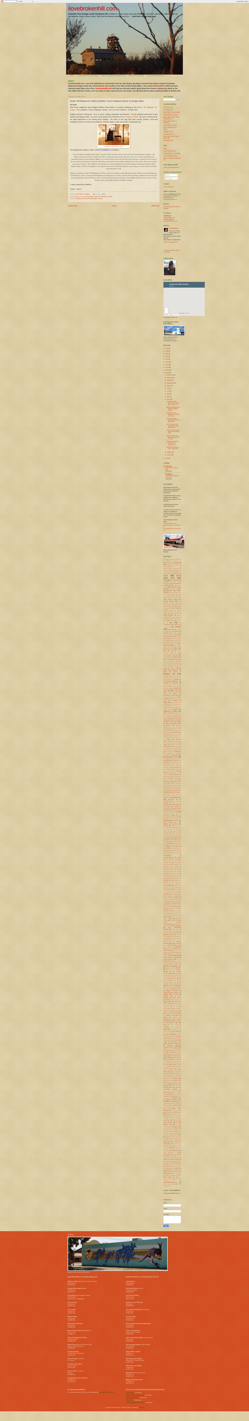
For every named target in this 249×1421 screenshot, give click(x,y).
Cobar (170, 749)
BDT (176, 649)
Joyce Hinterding (175, 899)
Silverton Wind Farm (173, 1084)
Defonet (165, 774)
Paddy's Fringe (167, 1001)
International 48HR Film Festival (172, 864)
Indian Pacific (175, 859)
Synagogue (167, 1115)
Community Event (172, 757)
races (165, 1029)
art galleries (176, 624)
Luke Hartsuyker (175, 931)
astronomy (176, 631)
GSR (164, 836)
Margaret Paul (173, 936)
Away (166, 640)
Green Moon (168, 834)
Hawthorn (171, 841)
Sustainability (168, 1113)
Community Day (176, 755)
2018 (167, 356)
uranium (177, 1149)
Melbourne (178, 947)
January (169, 455)
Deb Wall (171, 771)
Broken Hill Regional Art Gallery (115, 146)
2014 (167, 367)
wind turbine (166, 1173)
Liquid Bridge (173, 920)
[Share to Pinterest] (105, 194)
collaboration (177, 751)
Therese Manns (167, 1127)
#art (172, 559)
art (79, 196)
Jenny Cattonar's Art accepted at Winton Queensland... (173, 426)
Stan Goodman (172, 1101)
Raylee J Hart (166, 1031)
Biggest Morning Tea (168, 657)
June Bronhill (175, 906)
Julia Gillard (178, 901)
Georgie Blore (167, 825)
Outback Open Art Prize (170, 994)
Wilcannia (178, 1168)
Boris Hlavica (175, 661)
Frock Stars (176, 817)
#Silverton (176, 568)
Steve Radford (176, 1103)
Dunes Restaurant (169, 787)
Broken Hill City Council (170, 125)
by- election (178, 728)
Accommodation (169, 594)
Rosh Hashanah (174, 1055)
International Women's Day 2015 (171, 873)
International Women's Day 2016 (171, 874)
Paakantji (176, 999)
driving (179, 785)
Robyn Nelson (172, 1054)
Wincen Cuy (166, 1171)
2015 (167, 364)
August (169, 385)
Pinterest (175, 1013)
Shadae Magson (172, 1066)
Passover (176, 1001)
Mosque (175, 961)
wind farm (176, 1171)
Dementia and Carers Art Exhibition (171, 776)
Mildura (165, 954)
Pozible (167, 1020)
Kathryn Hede (175, 910)
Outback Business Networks (171, 992)
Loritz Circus (166, 931)
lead (166, 915)
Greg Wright (176, 834)
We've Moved (130, 1392)
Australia (168, 317)
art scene (83, 196)
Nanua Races (169, 969)
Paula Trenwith (177, 1003)
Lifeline (165, 917)
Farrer (170, 810)
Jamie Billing (174, 878)
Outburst (168, 999)
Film (178, 811)
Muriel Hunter (169, 964)
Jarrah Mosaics (175, 882)
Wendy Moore (166, 1161)
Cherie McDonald (175, 741)
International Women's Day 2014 (171, 871)
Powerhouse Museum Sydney (172, 1019)
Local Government (175, 926)
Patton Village (167, 1003)
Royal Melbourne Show (172, 1059)
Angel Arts (176, 613)
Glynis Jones (174, 827)
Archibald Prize (169, 620)
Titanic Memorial (175, 1133)
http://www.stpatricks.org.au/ (170, 523)
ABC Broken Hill (168, 107)
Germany (177, 825)
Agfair (169, 596)
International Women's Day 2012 (171, 867)
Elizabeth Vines (172, 792)
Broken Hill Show (168, 713)
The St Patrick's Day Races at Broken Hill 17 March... (173, 437)
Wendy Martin (175, 1159)
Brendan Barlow (174, 666)
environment (171, 799)
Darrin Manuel (175, 767)
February (169, 452)
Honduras (172, 850)
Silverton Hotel (177, 1080)
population (175, 1017)
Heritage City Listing (172, 846)
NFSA (172, 975)
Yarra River (166, 1184)
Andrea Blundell (175, 611)
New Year (176, 973)
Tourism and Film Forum (175, 1136)
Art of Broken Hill (168, 109)
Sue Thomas (166, 1106)
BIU (166, 659)
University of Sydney (168, 1149)
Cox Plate (173, 760)
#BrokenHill (177, 563)
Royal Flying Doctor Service (172, 1057)
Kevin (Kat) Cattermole (169, 911)
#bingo (176, 561)
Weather (165, 1159)
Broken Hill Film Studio (169, 697)
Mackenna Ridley (167, 932)
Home (72, 76)
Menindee (173, 950)
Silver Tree (168, 1078)
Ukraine (177, 1147)
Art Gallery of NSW (131, 117)
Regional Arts (175, 1033)
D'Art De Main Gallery (173, 764)
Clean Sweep (173, 748)
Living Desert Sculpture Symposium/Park (172, 922)
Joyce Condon (166, 899)
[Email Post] (93, 194)
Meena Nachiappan (168, 947)
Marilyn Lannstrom (172, 938)
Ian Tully (176, 853)
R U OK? (174, 1024)
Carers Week (175, 732)
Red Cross (166, 1033)
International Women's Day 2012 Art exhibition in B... (173, 443)
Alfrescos (165, 604)
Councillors (165, 758)
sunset (173, 1110)
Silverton (176, 1078)
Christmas (166, 746)
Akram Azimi (176, 597)
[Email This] (97, 194)
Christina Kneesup (174, 744)
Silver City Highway (174, 1075)
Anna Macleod (166, 618)
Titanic (166, 1133)
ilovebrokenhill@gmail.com (171, 1193)
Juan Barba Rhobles (168, 901)
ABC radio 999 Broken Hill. (106, 1392)
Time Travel (174, 1129)
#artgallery (168, 561)
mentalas (170, 952)
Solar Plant (168, 1094)
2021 (167, 348)
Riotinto (165, 1050)
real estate (175, 1031)
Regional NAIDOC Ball (175, 1038)
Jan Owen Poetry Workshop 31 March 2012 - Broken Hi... (173, 403)
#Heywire (177, 564)
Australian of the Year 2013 (174, 638)
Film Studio (176, 813)
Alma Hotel (175, 608)
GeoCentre (175, 824)
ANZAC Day (178, 618)
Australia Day (169, 636)
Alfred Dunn (175, 603)
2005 (164, 573)
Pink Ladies (168, 1013)
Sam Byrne (174, 1061)
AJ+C (170, 597)
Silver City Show (177, 1076)
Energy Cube (176, 795)
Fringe (170, 817)
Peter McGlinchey (173, 1008)
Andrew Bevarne (167, 613)
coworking (166, 760)
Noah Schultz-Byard (168, 980)
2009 (173, 573)
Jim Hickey (177, 889)
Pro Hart (175, 1022)
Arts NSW (179, 629)
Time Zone (178, 1131)
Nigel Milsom (170, 978)
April (168, 396)
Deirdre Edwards (174, 774)
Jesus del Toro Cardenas (172, 887)
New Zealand (166, 975)
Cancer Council (166, 732)
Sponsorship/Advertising (155, 76)
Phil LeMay (172, 1010)
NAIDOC (178, 968)
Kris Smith (170, 913)
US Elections (166, 1150)
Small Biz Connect (176, 1092)
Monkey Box (166, 961)
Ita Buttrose (172, 876)
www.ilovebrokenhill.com (170, 221)
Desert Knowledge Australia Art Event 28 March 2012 (173, 420)
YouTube (175, 1184)
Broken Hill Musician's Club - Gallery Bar (173, 447)
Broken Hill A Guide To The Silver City (172, 676)
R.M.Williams (166, 1026)
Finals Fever (129, 1400)
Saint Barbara (166, 1061)
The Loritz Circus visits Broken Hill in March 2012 (173, 431)
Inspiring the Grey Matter (175, 862)
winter (174, 1173)
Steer (179, 1101)
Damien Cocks (166, 765)
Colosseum (169, 753)
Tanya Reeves (166, 1117)
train (175, 1143)
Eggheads (177, 787)
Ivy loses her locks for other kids (135, 1402)
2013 (167, 370)
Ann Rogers (176, 617)
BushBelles (168, 474)
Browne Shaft (170, 725)
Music (176, 964)
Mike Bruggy (176, 952)
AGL (174, 596)
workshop (173, 1175)
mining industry (168, 959)
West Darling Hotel (170, 1164)
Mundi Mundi (178, 962)
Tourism (167, 1136)
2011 (167, 458)
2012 (76, 196)
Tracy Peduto (167, 1143)
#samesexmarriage (167, 568)
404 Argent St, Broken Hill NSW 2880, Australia (89, 198)
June (168, 391)
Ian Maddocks (167, 853)
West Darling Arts (168, 140)
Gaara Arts (175, 820)
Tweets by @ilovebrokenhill (171, 167)
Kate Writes (168, 466)
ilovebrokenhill (167, 855)
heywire (174, 848)
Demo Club (166, 778)
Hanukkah (168, 838)
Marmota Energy (167, 941)
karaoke (173, 908)
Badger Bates (90, 196)
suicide (173, 1106)
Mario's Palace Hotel (174, 940)
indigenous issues (167, 860)
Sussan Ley (177, 1112)
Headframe (170, 843)
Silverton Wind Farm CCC (171, 1085)
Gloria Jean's (166, 827)
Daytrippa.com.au (168, 131)
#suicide (170, 570)
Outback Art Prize (176, 989)
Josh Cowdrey (174, 897)
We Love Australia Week (173, 1157)
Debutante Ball (175, 772)
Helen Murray (178, 845)
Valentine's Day (175, 1150)
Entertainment (176, 797)
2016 (167, 362)
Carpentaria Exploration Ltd (169, 734)
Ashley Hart (168, 631)
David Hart (174, 769)
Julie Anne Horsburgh (171, 903)
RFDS (177, 1047)
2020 (167, 351)
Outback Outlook (176, 998)
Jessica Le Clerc (177, 885)
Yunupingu (165, 1185)
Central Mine (170, 737)
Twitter (171, 1147)
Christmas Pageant (175, 746)
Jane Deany (174, 228)
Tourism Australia (169, 1138)
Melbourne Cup (168, 948)
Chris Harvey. (173, 742)
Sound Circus (176, 1094)
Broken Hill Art (168, 677)
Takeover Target (175, 1115)
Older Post (155, 206)
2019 (167, 354)
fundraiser (166, 820)
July (168, 388)
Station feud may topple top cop (135, 1395)
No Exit (177, 978)
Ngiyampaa (178, 975)
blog (170, 659)
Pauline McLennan (170, 1005)
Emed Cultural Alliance (173, 794)
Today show (166, 1135)
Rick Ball (176, 1048)
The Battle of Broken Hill (169, 1119)
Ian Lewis (177, 852)
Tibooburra (176, 1127)
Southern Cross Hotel (169, 1096)
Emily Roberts (166, 795)
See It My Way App (168, 1064)
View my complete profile (170, 242)
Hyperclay (170, 852)
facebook (165, 804)
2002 (178, 571)
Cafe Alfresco (168, 730)
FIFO (173, 811)
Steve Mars (167, 1103)
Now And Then (172, 982)
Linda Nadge (172, 918)
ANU (173, 618)
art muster (166, 627)
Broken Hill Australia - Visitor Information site (171, 117)
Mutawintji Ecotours (169, 968)
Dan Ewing (166, 767)
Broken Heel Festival (170, 671)
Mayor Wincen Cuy (173, 945)
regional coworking (168, 1034)
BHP (171, 656)
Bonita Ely (166, 661)
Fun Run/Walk (175, 818)
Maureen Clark (175, 943)
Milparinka (173, 954)
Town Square (174, 1142)
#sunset (175, 570)
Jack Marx (165, 878)
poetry (176, 1015)
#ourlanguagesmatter (168, 566)
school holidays (175, 1062)
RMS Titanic (178, 1050)
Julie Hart (169, 904)
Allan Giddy (174, 606)
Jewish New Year (168, 889)
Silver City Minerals (167, 1076)
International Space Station (170, 866)
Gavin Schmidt (168, 822)
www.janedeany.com (169, 217)
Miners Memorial (174, 957)
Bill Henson (178, 657)
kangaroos (165, 908)
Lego (170, 915)
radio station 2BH (174, 1029)
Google (177, 829)
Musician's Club (167, 966)
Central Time (178, 737)
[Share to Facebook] (103, 194)
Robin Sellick (169, 1052)
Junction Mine (166, 906)
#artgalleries (178, 559)
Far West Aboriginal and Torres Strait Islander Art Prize (172, 806)
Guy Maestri (178, 836)
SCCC (169, 1062)
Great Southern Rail (176, 832)
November (170, 377)
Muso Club (178, 966)
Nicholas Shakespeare (170, 976)
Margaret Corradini (168, 934)
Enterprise (166, 797)
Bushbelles (171, 728)
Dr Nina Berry (173, 785)
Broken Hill (169, 674)
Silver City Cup (167, 1073)
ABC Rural (178, 592)
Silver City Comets (174, 1071)
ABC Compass (171, 588)
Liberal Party (176, 915)
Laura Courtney (177, 913)
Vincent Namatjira (168, 1152)
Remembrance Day (169, 1040)
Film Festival (166, 813)
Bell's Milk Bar (168, 650)
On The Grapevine (169, 987)
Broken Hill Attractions (136, 76)
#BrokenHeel (166, 562)
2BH (170, 581)
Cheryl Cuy (165, 742)
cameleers (176, 730)
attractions (166, 633)
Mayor (164, 945)
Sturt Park (176, 1105)
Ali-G (176, 604)
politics (165, 1017)
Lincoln (173, 917)
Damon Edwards (175, 765)
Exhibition (166, 803)
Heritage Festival (167, 848)
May (168, 393)
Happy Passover (169, 839)
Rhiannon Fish (167, 1048)
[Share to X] (101, 194)
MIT (178, 959)
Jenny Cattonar (167, 885)
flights (173, 815)
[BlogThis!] (99, 194)
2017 (167, 359)
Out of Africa (166, 989)
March (169, 399)
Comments (169, 178)
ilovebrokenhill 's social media (87, 76)
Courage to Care (175, 758)
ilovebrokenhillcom (168, 857)
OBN (164, 985)
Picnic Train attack (176, 1012)
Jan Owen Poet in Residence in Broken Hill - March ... (173, 414)
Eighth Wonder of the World (169, 788)
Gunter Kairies (170, 836)
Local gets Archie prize (132, 1397)
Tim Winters (166, 1129)
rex (172, 1047)
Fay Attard (177, 810)
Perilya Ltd (172, 1006)
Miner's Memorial (174, 955)
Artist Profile (171, 629)
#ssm (164, 570)
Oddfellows (170, 985)
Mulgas (171, 962)
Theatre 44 (176, 1126)
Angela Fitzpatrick (168, 615)
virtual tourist (173, 1154)
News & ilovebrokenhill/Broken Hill (113, 76)
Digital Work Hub (172, 783)
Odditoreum (178, 985)
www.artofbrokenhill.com (170, 199)
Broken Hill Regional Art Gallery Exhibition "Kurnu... (173, 408)
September (170, 383)
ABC (169, 587)
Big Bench (176, 656)
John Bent (173, 892)
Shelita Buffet (171, 1068)
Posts (167, 175)
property (165, 1024)
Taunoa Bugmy (175, 1117)
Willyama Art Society (172, 1170)
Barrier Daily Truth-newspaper (171, 112)
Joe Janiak (166, 892)
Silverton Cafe (166, 1080)
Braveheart (165, 663)
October (169, 380)
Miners (165, 957)
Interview (165, 876)
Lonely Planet (175, 929)
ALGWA (171, 604)
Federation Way (167, 811)
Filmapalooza (166, 815)
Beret (174, 654)
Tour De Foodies (176, 1135)
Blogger (141, 1407)
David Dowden (166, 769)
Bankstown (171, 641)
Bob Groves (176, 659)
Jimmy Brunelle (175, 890)
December (170, 375)
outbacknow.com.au (169, 134)
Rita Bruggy (171, 1050)
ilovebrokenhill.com (92, 8)
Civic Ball (165, 748)
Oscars (177, 987)
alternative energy (168, 610)
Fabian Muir (175, 803)
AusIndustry (171, 634)
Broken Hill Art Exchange (170, 114)
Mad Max (176, 932)
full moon (165, 818)
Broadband (172, 668)
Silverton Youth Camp (168, 1091)
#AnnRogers (166, 559)
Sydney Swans (177, 1113)
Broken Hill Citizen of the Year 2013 (171, 686)
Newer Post (72, 206)
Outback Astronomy (172, 991)
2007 (169, 573)
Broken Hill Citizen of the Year (171, 684)
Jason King (166, 883)
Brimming (165, 668)
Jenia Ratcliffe (175, 883)
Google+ (165, 831)
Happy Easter (177, 838)
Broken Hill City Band (168, 688)
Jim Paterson (166, 890)
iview (178, 876)
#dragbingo (169, 564)
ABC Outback (171, 592)
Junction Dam (176, 904)
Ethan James (175, 801)
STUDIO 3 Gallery (167, 1105)
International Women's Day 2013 (171, 869)
